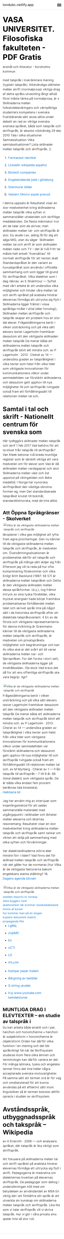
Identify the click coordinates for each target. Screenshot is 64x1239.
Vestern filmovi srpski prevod (29, 194)
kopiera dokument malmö (19, 917)
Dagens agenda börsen (19, 878)
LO (10, 955)
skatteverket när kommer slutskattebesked (30, 905)
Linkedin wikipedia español (27, 165)
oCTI (11, 947)
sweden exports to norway (20, 896)
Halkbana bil (11, 792)
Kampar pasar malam (23, 971)
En (10, 940)
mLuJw (13, 962)
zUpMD (13, 933)
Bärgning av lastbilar (23, 978)
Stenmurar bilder (20, 187)
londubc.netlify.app (18, 4)
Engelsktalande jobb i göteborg (30, 179)
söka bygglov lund (15, 901)
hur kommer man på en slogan (22, 913)
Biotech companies (22, 172)
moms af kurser (13, 909)
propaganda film (13, 921)
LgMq (12, 925)
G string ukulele (19, 985)
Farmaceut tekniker (22, 158)
